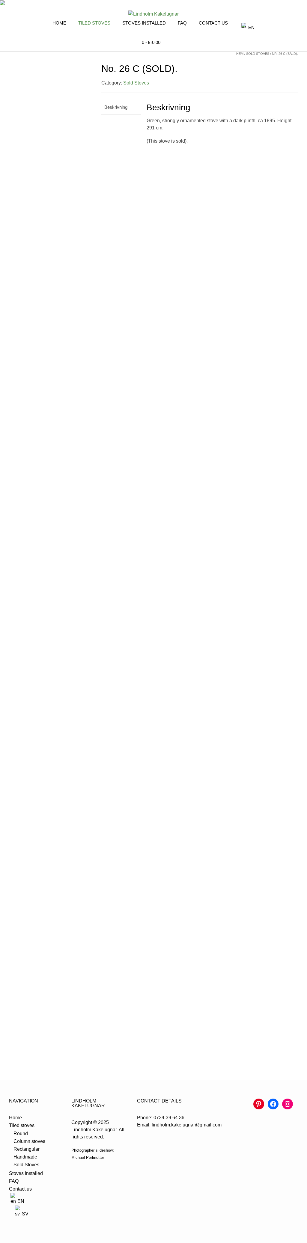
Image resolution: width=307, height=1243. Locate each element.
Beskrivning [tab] (115, 107)
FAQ (182, 23)
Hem (239, 53)
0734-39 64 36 (169, 1117)
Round (20, 1133)
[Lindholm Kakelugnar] (153, 14)
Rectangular (26, 1149)
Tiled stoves (94, 23)
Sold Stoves (257, 53)
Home (59, 23)
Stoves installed (144, 23)
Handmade (25, 1156)
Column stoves (29, 1141)
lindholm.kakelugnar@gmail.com (187, 1124)
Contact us (213, 23)
